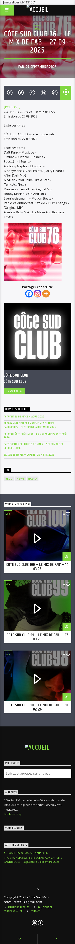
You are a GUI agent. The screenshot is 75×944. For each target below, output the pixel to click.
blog (9, 478)
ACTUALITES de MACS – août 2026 (24, 416)
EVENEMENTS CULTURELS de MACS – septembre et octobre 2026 (34, 446)
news (20, 478)
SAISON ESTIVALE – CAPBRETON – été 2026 (29, 455)
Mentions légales (19, 907)
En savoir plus (14, 391)
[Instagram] (37, 293)
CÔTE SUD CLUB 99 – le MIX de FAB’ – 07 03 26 (37, 637)
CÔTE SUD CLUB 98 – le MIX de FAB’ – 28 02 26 (37, 707)
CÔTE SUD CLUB (16, 375)
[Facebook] (29, 293)
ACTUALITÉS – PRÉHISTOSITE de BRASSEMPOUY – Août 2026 (36, 435)
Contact (36, 911)
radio (32, 478)
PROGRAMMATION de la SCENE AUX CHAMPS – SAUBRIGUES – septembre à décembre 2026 (30, 425)
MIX (37, 28)
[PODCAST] (12, 107)
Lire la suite (11, 814)
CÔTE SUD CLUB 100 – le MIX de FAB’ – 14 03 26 (37, 567)
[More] (46, 293)
